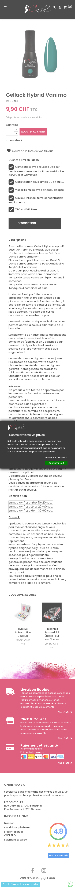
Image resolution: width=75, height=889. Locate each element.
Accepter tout (56, 462)
